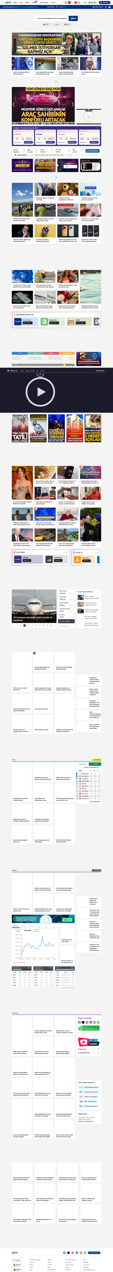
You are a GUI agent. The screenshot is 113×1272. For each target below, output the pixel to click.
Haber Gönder (95, 1253)
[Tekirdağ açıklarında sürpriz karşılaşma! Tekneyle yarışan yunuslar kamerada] (90, 287)
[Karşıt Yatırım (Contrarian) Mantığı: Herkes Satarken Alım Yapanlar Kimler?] (45, 514)
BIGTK (14, 980)
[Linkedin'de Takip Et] (90, 1022)
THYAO (57, 975)
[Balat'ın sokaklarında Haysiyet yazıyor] (90, 1189)
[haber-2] (38, 428)
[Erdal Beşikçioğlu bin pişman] (40, 123)
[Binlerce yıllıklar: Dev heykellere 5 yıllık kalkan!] (82, 726)
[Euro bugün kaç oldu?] (43, 700)
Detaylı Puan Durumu (95, 801)
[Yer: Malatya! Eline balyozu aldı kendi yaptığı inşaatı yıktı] (65, 879)
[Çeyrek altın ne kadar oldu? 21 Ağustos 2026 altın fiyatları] (45, 472)
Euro (47, 926)
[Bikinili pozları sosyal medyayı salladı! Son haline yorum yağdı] (65, 1022)
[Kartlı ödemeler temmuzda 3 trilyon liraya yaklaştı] (45, 1189)
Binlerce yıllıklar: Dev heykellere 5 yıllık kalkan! (95, 726)
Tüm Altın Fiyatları (65, 621)
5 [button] (32, 625)
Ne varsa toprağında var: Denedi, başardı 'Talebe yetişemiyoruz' (89, 1179)
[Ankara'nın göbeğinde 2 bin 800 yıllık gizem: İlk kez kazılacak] (82, 703)
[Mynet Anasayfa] (8, 2)
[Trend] (66, 2)
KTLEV (57, 985)
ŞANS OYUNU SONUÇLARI (86, 1083)
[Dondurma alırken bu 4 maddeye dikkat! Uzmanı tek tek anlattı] (65, 679)
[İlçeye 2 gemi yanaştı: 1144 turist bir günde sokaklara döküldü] (82, 692)
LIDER (35, 982)
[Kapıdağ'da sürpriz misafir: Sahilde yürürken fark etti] (82, 680)
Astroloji (50, 1264)
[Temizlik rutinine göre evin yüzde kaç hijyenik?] (90, 189)
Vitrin (49, 1267)
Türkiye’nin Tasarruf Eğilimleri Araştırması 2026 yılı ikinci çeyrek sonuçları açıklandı (45, 1179)
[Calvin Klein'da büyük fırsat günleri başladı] (45, 493)
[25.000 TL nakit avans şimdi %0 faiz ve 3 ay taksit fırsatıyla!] (30, 123)
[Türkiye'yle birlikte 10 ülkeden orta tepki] (45, 189)
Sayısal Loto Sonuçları (91, 1092)
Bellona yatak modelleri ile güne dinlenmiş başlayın (21, 1178)
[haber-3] (56, 428)
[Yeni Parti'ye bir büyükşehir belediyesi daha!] (65, 658)
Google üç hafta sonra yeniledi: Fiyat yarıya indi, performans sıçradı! (89, 1221)
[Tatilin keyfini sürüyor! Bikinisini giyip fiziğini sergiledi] (65, 1042)
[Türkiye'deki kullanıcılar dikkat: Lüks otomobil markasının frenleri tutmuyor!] (82, 901)
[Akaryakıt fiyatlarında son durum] (45, 1210)
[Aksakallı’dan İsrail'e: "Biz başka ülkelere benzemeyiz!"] (22, 534)
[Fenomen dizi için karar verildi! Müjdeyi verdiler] (90, 524)
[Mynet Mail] (110, 7)
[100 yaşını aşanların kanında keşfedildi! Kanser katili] (67, 514)
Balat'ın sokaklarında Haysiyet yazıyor (88, 1199)
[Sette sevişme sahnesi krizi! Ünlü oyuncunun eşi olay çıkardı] (65, 1126)
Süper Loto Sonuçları (91, 1096)
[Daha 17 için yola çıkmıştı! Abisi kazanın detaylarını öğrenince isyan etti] (65, 1074)
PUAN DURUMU (82, 764)
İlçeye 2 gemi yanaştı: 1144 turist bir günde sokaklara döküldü (94, 692)
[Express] (75, 2)
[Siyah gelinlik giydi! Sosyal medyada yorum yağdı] (43, 1105)
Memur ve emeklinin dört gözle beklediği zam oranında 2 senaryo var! (94, 925)
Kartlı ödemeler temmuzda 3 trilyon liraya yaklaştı (45, 1199)
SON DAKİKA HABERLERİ (8, 7)
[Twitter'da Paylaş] (91, 1122)
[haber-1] (20, 428)
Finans (31, 1264)
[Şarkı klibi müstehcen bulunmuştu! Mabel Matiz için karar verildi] (69, 123)
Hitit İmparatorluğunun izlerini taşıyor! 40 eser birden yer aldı (95, 715)
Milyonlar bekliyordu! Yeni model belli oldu (95, 936)
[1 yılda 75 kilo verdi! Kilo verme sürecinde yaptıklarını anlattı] (57, 123)
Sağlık (49, 1262)
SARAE (14, 985)
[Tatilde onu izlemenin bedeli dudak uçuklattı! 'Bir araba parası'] (59, 123)
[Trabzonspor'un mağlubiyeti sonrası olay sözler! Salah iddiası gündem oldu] (74, 123)
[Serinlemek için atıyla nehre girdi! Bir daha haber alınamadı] (22, 200)
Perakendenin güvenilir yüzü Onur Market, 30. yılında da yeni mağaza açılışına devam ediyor (67, 1180)
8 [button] (43, 625)
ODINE (35, 977)
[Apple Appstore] (17, 1265)
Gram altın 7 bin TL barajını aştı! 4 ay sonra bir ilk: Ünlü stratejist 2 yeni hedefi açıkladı (95, 914)
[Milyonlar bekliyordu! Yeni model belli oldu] (82, 936)
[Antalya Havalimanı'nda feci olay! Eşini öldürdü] (22, 700)
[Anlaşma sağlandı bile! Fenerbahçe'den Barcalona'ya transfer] (61, 123)
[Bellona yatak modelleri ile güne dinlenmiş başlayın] (22, 1169)
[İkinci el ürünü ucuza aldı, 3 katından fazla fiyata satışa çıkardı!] (36, 123)
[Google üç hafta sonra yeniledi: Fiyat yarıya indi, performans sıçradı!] (90, 1210)
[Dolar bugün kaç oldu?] (43, 721)
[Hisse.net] (45, 165)
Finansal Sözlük (69, 1264)
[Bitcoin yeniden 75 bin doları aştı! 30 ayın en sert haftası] (67, 952)
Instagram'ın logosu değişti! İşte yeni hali (67, 1220)
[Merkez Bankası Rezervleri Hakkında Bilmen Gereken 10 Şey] (90, 472)
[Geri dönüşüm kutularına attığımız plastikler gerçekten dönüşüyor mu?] (43, 658)
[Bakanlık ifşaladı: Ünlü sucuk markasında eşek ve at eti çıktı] (55, 123)
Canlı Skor (97, 760)
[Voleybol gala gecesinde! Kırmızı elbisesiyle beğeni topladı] (43, 1126)
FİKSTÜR (95, 764)
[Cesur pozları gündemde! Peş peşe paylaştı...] (22, 1116)
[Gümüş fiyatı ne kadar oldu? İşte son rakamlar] (22, 297)
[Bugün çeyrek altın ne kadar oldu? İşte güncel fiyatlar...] (67, 297)
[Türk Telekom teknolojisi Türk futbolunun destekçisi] (22, 1210)
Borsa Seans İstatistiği (70, 1259)
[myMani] (34, 2)
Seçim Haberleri (52, 1269)
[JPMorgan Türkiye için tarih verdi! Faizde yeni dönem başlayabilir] (48, 123)
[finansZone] (88, 359)
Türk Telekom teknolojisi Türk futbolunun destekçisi (22, 1220)
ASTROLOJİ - (70, 163)
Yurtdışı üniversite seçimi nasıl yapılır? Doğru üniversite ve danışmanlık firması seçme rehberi (22, 1201)
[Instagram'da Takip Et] (87, 1022)
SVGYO (36, 980)
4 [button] (28, 625)
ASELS (57, 977)
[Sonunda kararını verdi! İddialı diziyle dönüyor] (43, 1042)
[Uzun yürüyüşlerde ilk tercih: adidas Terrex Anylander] (45, 534)
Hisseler (67, 1267)
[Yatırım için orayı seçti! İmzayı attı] (22, 669)
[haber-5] (93, 428)
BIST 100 (18, 930)
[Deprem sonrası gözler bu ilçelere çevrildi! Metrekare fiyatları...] (67, 493)
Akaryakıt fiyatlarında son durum (44, 1220)
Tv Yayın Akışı (82, 1049)
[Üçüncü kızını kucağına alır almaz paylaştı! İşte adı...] (43, 1063)
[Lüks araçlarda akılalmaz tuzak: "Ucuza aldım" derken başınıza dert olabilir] (46, 123)
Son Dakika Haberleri (35, 1259)
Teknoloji (50, 1259)
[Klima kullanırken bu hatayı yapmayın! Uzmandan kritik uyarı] (45, 297)
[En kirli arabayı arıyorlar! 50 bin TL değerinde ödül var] (67, 472)
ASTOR (57, 982)
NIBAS (14, 977)
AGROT (36, 975)
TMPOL (14, 982)
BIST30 (31, 926)
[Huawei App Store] (17, 1270)
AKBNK (57, 980)
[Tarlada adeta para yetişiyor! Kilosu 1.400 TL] (22, 721)
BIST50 (23, 926)
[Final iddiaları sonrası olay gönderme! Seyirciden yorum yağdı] (43, 1084)
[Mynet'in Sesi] (22, 165)
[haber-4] (74, 428)
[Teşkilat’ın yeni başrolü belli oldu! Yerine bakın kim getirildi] (65, 711)
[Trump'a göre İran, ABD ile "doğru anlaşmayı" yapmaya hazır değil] (13, 123)
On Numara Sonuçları (91, 1106)
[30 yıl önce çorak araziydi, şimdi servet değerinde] (67, 534)
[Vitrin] (69, 2)
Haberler (32, 1262)
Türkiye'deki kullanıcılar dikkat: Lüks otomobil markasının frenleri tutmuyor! (93, 904)
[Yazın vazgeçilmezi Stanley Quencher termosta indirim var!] (43, 679)
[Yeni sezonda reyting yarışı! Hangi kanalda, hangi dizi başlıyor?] (22, 1084)
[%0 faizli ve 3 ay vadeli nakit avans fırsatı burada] (90, 210)
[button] (3, 2)
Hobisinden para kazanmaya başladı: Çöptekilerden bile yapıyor (67, 1200)
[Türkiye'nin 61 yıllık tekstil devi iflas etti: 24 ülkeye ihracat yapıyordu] (65, 900)
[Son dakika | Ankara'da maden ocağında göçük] (25, 123)
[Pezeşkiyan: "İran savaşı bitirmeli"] (51, 123)
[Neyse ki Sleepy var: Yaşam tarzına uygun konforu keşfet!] (42, 123)
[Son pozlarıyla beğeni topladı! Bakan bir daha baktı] (22, 483)
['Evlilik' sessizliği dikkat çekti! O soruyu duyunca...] (22, 1063)
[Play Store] (17, 1260)
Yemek (31, 1267)
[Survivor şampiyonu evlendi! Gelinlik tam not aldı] (43, 1022)
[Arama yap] (85, 2)
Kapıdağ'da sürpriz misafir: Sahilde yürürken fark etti (95, 680)
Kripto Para (68, 1269)
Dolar (39, 926)
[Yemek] (72, 2)
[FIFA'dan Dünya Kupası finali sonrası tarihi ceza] (38, 123)
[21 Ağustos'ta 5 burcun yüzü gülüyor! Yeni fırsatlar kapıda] (22, 276)
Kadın (31, 1269)
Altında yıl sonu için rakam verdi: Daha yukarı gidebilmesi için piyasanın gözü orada (95, 949)
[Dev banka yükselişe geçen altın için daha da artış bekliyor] (34, 123)
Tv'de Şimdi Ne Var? (84, 1053)
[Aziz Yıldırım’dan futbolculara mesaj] (43, 789)
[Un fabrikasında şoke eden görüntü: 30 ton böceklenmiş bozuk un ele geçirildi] (43, 104)
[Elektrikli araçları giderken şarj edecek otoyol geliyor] (67, 210)
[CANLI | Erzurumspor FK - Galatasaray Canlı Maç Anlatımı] (65, 768)
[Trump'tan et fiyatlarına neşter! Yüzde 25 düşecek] (53, 123)
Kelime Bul (86, 1262)
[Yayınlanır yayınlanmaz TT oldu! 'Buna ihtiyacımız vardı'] (22, 514)
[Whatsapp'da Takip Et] (98, 1022)
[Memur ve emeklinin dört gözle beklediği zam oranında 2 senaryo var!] (82, 924)
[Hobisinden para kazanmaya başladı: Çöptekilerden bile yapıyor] (68, 1189)
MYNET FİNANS (21, 155)
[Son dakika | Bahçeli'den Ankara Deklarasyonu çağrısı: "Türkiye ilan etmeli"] (72, 123)
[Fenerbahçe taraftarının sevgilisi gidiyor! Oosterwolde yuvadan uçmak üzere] (17, 123)
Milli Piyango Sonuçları (91, 1087)
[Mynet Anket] (79, 2)
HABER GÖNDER (99, 7)
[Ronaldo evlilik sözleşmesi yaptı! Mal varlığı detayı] (65, 1105)
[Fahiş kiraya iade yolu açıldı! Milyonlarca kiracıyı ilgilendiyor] (67, 931)
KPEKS (14, 975)
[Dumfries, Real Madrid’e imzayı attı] (22, 831)
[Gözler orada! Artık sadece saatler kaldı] (22, 890)
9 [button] (47, 625)
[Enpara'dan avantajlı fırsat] (44, 123)
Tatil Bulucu (86, 1267)
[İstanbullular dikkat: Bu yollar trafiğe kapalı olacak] (45, 210)
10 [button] (51, 625)
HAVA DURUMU (51, 7)
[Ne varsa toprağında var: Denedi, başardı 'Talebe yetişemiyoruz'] (90, 1169)
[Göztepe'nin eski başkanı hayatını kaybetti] (65, 821)
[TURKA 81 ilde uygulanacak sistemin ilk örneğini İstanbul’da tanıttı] (21, 123)
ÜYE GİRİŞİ (93, 2)
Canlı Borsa (97, 870)
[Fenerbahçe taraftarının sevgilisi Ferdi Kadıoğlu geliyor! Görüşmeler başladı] (43, 810)
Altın (54, 926)
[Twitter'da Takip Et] (83, 1022)
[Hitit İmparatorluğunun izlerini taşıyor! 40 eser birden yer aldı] (82, 715)
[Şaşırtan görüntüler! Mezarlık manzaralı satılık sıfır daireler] (65, 123)
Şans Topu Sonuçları (91, 1101)
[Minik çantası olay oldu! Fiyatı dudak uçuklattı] (22, 1032)
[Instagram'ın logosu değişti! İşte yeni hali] (68, 1210)
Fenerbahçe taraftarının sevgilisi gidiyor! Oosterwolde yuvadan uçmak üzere (28, 7)
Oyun (84, 1259)
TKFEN (36, 985)
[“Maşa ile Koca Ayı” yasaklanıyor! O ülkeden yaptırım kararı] (67, 189)
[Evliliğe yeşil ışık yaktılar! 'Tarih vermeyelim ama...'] (67, 276)
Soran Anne (86, 1264)
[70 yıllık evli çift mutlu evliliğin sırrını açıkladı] (90, 493)
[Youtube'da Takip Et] (94, 1022)
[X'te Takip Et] (68, 1253)
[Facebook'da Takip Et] (79, 1022)
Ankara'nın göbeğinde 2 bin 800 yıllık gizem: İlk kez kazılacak (95, 703)
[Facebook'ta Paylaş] (87, 1122)
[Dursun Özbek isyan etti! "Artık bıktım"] (67, 123)
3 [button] (24, 625)
